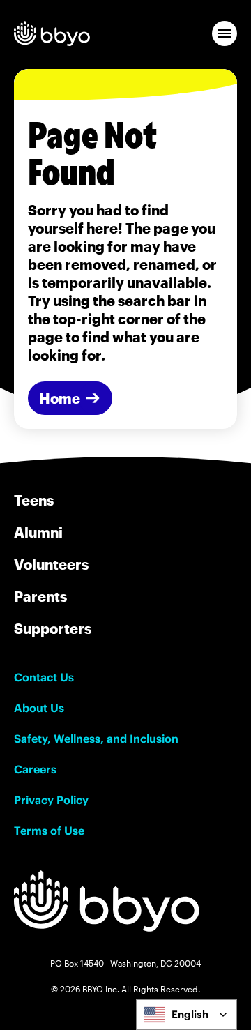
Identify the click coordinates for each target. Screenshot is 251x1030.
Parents (40, 596)
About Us (39, 708)
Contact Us (44, 677)
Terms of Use (49, 831)
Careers (35, 769)
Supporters (52, 628)
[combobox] (186, 1014)
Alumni (38, 532)
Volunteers (51, 564)
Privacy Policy (51, 800)
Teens (34, 500)
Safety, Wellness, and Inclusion (96, 738)
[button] (224, 33)
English (190, 1014)
